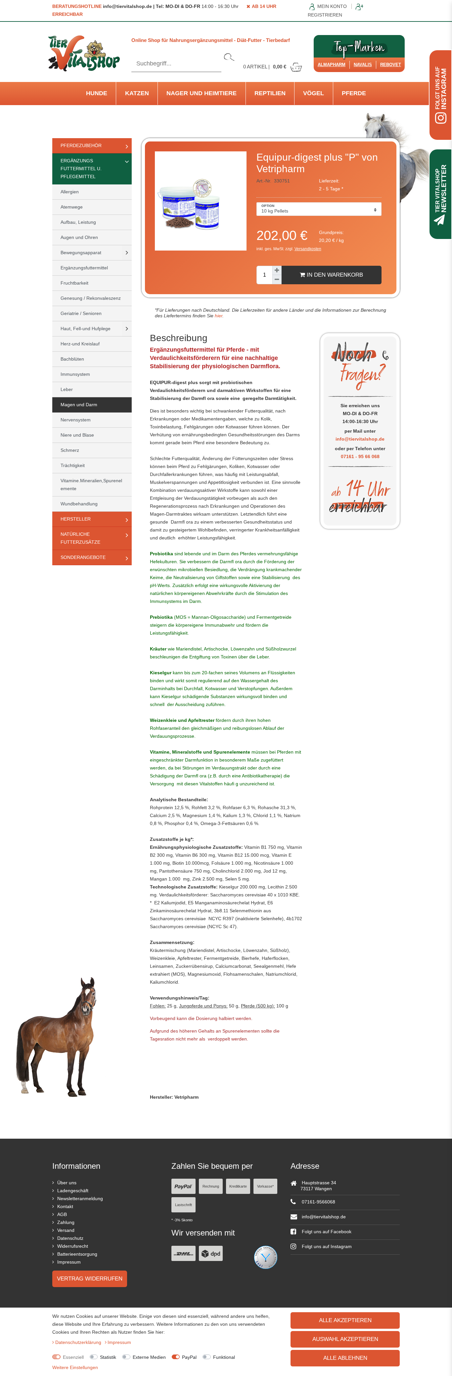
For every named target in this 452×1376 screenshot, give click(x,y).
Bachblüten (72, 359)
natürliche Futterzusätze (80, 538)
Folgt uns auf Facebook (325, 1231)
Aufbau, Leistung (78, 222)
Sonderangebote (83, 557)
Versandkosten (307, 249)
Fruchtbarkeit (74, 283)
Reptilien (270, 93)
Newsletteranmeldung (80, 1198)
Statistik (108, 1357)
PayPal (189, 1357)
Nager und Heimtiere (201, 93)
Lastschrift (183, 1205)
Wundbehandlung (79, 503)
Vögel (313, 93)
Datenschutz (70, 1238)
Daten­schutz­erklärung (79, 1342)
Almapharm (331, 64)
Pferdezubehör (81, 145)
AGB (62, 1214)
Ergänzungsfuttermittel (84, 267)
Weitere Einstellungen (75, 1367)
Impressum (69, 1262)
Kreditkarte (238, 1186)
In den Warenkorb (334, 275)
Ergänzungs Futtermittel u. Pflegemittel (81, 168)
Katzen (137, 93)
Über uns (66, 1182)
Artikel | (264, 66)
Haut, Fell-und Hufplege (86, 328)
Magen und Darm (79, 404)
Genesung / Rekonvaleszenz (91, 298)
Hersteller (76, 519)
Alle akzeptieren (345, 1320)
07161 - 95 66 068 (360, 456)
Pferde (354, 93)
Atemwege (72, 207)
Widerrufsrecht (72, 1246)
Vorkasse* (265, 1186)
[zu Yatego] (265, 1257)
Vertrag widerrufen (89, 1279)
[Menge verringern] (277, 279)
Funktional (224, 1357)
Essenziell (73, 1357)
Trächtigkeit (73, 465)
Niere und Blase (77, 435)
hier (217, 315)
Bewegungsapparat (81, 252)
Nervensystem (76, 419)
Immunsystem (75, 374)
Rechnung (211, 1186)
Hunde (96, 93)
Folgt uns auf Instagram (326, 1246)
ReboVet (390, 64)
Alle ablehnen (345, 1358)
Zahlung (65, 1222)
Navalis (363, 64)
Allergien (70, 191)
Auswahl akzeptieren (345, 1339)
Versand (65, 1230)
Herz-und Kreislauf (80, 343)
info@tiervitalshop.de (360, 439)
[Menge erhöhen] (277, 270)
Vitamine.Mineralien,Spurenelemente (91, 484)
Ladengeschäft (72, 1190)
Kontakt (65, 1206)
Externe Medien (149, 1357)
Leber (67, 389)
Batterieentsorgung (77, 1254)
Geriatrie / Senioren (81, 313)
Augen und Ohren (79, 237)
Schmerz (70, 450)
